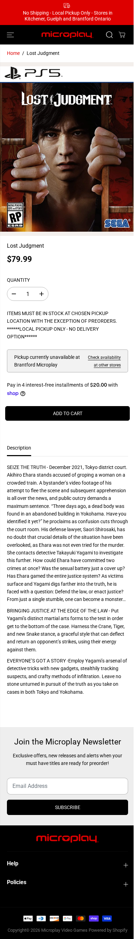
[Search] (109, 34)
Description (19, 448)
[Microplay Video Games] (67, 35)
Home (13, 53)
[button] (11, 35)
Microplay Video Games (65, 930)
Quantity (18, 280)
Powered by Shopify (108, 930)
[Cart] (122, 34)
